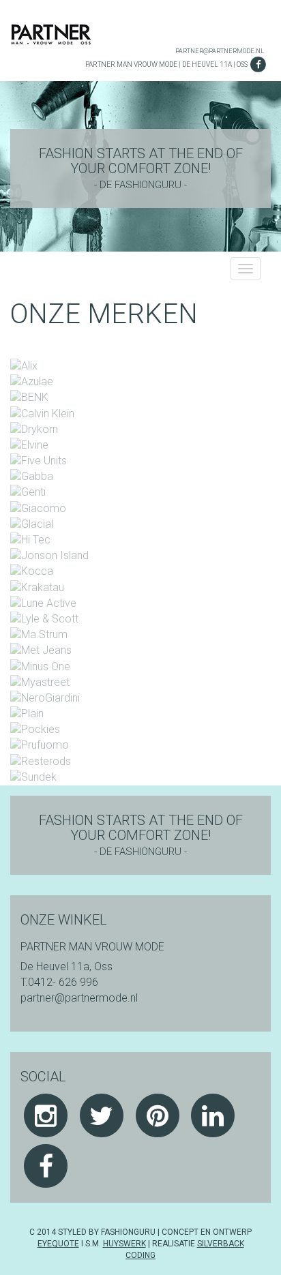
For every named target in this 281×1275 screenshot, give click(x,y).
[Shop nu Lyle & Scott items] (44, 618)
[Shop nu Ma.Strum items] (39, 634)
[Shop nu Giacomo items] (38, 507)
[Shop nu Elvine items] (29, 444)
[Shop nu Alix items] (24, 365)
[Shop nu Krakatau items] (37, 586)
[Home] (51, 33)
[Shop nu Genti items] (28, 491)
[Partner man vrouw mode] (46, 1165)
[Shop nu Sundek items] (33, 776)
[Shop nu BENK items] (29, 397)
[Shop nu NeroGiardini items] (45, 697)
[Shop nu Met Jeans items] (41, 650)
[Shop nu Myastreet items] (40, 681)
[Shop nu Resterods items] (40, 760)
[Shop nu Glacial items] (31, 524)
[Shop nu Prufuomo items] (39, 744)
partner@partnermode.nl (219, 51)
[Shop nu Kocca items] (31, 571)
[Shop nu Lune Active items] (43, 602)
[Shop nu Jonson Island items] (49, 555)
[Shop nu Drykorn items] (34, 428)
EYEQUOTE (58, 1243)
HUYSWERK (124, 1243)
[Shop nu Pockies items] (35, 729)
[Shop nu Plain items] (27, 713)
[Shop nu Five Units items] (38, 460)
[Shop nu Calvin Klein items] (42, 412)
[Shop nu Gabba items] (31, 476)
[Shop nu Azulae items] (31, 381)
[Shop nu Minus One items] (40, 665)
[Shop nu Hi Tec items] (30, 539)
